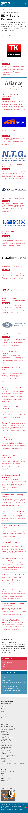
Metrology (3, 736)
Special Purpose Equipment (8, 755)
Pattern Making (5, 742)
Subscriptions (7, 668)
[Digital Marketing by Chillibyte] (25, 807)
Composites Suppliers (7, 729)
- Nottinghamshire (14, 444)
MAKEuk (3, 775)
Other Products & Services (8, 740)
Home (3, 9)
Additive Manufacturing (7, 726)
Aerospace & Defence (6, 703)
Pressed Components (7, 750)
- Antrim (14, 547)
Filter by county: (6, 35)
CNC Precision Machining (8, 728)
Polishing (3, 744)
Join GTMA (6, 666)
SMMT (2, 782)
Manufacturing (5, 709)
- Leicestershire (13, 427)
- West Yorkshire (13, 625)
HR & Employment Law (10, 688)
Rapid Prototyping (6, 752)
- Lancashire (13, 515)
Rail (2, 717)
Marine (3, 711)
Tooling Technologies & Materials (10, 759)
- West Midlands (13, 356)
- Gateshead (14, 412)
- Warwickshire (13, 593)
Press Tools (4, 748)
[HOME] (5, 4)
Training (3, 761)
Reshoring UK (4, 780)
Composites (4, 706)
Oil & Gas (3, 714)
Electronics (4, 731)
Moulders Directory (6, 739)
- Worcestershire (13, 462)
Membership (7, 662)
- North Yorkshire (13, 563)
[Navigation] (25, 4)
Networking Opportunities (11, 690)
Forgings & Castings (6, 732)
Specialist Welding (6, 756)
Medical (3, 713)
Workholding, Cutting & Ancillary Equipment (13, 763)
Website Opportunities (10, 692)
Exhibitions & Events (10, 686)
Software (3, 753)
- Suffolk (14, 374)
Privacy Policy (4, 807)
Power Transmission (6, 745)
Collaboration (7, 680)
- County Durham (14, 531)
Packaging (4, 716)
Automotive (4, 705)
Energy (3, 708)
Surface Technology (6, 758)
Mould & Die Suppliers (7, 737)
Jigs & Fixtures (5, 734)
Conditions (6, 664)
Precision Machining (6, 747)
